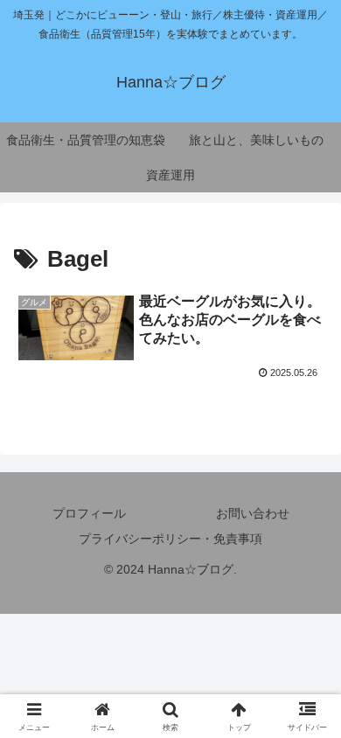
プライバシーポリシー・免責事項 (170, 539)
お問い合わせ (252, 513)
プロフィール (89, 513)
